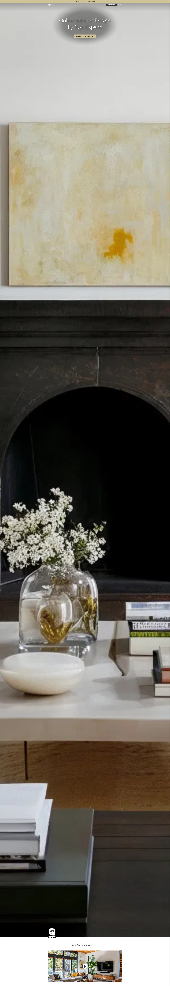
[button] (85, 966)
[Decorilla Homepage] (52, 5)
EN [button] (119, 5)
